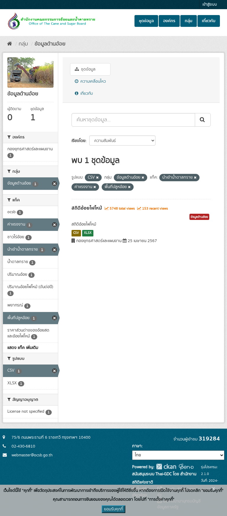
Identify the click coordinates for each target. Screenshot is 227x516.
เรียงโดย (78, 141)
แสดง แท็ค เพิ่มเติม (22, 348)
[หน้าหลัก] (9, 44)
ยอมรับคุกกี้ (113, 509)
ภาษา (137, 446)
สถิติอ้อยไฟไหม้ (87, 208)
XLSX (88, 233)
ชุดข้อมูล (146, 21)
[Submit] (203, 120)
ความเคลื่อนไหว (92, 81)
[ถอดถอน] (97, 177)
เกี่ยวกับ (208, 21)
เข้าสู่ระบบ (209, 4)
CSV (76, 233)
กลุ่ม (188, 21)
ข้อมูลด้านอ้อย (50, 44)
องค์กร (169, 21)
